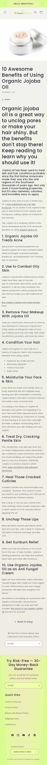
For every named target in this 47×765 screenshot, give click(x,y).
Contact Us (10, 724)
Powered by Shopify (32, 759)
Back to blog (25, 621)
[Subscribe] (39, 644)
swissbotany (19, 759)
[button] (5, 12)
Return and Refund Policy (17, 713)
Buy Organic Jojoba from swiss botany (21, 302)
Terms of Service (13, 702)
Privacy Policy (11, 707)
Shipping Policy (12, 718)
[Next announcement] (42, 3)
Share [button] (7, 99)
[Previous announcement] (4, 3)
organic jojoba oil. (28, 229)
